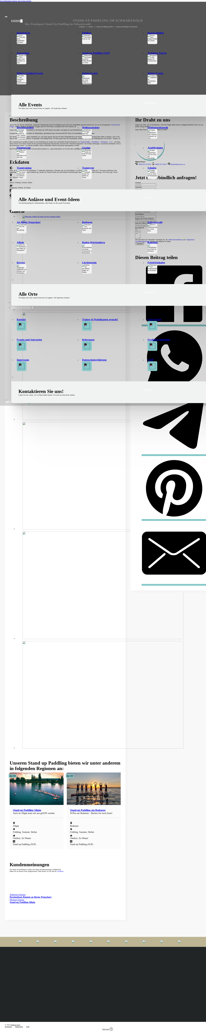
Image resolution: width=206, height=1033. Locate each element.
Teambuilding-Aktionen (157, 1010)
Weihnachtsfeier (91, 127)
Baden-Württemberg (93, 242)
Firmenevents (9, 1005)
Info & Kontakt (21, 307)
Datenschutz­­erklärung (94, 359)
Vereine (86, 147)
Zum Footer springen (24, 1)
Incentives (80, 1010)
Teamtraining (24, 167)
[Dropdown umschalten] (21, 21)
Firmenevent (24, 147)
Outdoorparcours (82, 1020)
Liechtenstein (89, 262)
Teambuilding (153, 1006)
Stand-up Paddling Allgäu (27, 810)
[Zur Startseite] (14, 967)
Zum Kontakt (148, 389)
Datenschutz (19, 1027)
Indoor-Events (90, 73)
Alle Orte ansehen (149, 292)
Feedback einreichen (159, 339)
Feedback (60, 871)
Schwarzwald (155, 222)
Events (15, 21)
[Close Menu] (6, 16)
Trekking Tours (15, 1025)
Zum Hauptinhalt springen (8, 1)
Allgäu (20, 242)
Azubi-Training (10, 1010)
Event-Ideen (147, 197)
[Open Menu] (6, 400)
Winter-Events (155, 73)
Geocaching (23, 53)
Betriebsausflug (25, 127)
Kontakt (21, 319)
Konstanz (153, 242)
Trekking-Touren (157, 53)
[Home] (14, 9)
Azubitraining (155, 147)
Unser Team (154, 319)
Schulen (152, 167)
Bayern (21, 262)
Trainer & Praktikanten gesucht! (100, 319)
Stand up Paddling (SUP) (96, 53)
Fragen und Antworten (29, 339)
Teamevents (80, 1013)
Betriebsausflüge (82, 1006)
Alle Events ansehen (150, 103)
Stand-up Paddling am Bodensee (88, 810)
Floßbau (86, 32)
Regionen (152, 1020)
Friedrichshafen (156, 262)
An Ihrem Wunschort (28, 222)
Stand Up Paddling (11, 1020)
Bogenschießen (156, 32)
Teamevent (88, 167)
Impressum (23, 359)
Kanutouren (23, 32)
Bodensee (87, 222)
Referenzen (88, 339)
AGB (150, 359)
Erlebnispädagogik (158, 127)
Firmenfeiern (9, 1013)
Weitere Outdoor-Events (30, 73)
